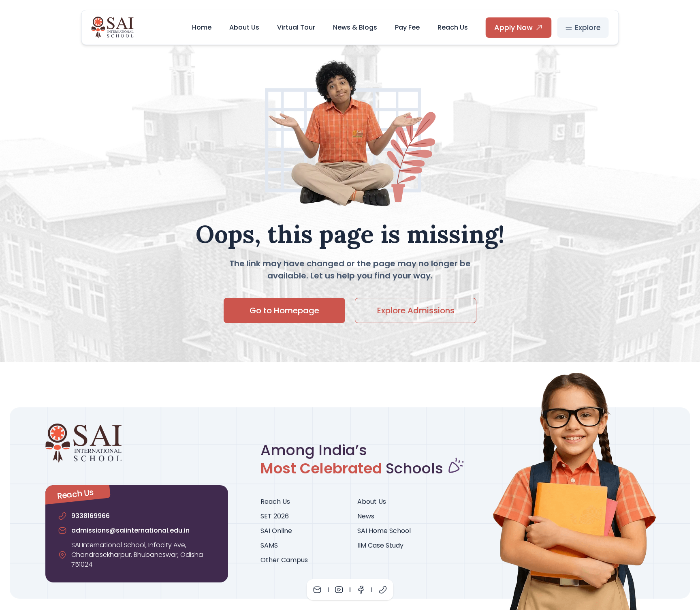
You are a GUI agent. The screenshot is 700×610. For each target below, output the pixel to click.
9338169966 (90, 515)
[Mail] (317, 590)
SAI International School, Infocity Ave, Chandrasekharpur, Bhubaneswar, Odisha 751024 (137, 554)
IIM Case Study (380, 545)
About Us (244, 27)
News (365, 516)
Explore (588, 27)
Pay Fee (407, 27)
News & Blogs (355, 27)
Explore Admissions (416, 310)
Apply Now (513, 27)
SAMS (269, 545)
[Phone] (383, 590)
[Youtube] (339, 590)
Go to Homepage (284, 310)
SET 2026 (274, 516)
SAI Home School (384, 530)
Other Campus (284, 560)
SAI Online (276, 530)
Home (201, 27)
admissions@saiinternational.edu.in (130, 530)
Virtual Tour (296, 27)
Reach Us (453, 27)
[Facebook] (361, 590)
